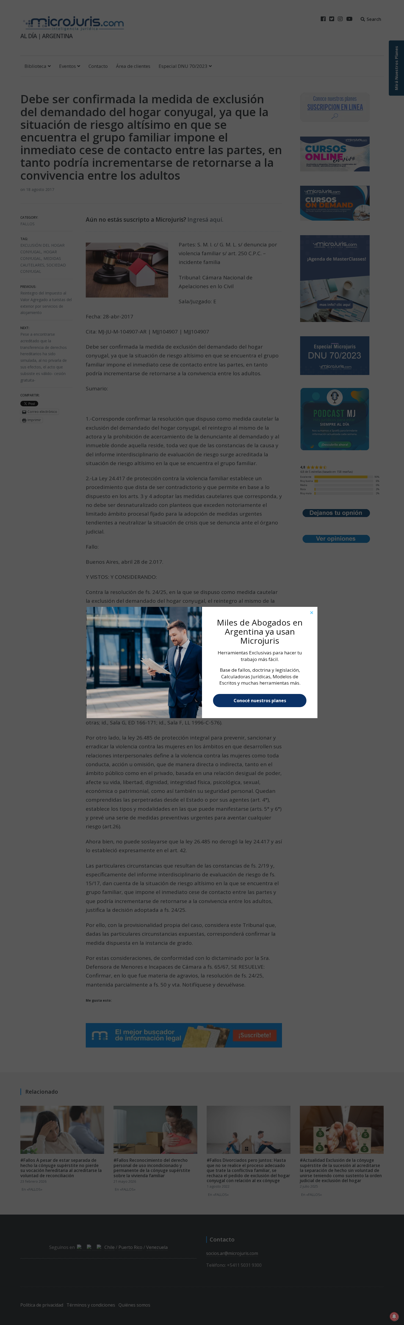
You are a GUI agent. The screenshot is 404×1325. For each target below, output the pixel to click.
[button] (311, 612)
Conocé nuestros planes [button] (260, 701)
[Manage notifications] (394, 1316)
